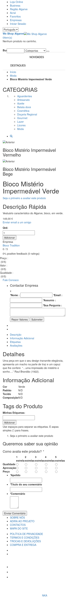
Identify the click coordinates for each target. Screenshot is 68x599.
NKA (44, 595)
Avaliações (16, 345)
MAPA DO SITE (19, 528)
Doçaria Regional (27, 114)
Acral (13, 13)
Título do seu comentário (26, 484)
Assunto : (49, 300)
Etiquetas (15, 342)
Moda (13, 75)
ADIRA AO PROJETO (22, 521)
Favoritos (15, 16)
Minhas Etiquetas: (14, 412)
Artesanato (23, 100)
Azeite (20, 103)
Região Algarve (19, 9)
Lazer (20, 121)
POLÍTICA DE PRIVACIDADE (26, 534)
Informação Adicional (22, 338)
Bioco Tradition (11, 245)
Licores (21, 125)
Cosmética (23, 110)
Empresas (16, 20)
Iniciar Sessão (18, 23)
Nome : (15, 295)
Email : (57, 295)
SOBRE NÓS (17, 517)
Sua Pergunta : (52, 305)
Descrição (15, 334)
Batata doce (24, 107)
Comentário (17, 493)
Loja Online (16, 2)
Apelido (15, 475)
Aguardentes (24, 96)
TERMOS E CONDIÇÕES (24, 537)
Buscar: (5, 50)
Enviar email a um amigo (17, 222)
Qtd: (5, 228)
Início (13, 72)
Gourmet (22, 118)
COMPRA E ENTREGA (23, 545)
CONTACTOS (18, 525)
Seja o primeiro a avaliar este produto (24, 198)
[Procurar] (47, 51)
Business (15, 5)
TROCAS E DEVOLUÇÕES (25, 541)
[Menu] (4, 46)
